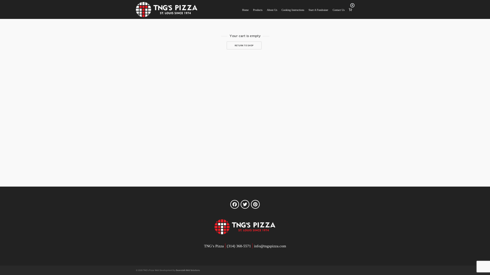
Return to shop (244, 45)
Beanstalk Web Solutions (188, 270)
